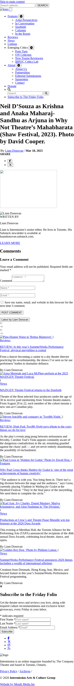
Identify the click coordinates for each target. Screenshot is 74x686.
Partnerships (22, 72)
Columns (20, 30)
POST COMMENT (12, 312)
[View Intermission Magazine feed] (9, 648)
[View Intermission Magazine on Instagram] (9, 645)
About (11, 65)
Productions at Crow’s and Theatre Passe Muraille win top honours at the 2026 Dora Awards (35, 521)
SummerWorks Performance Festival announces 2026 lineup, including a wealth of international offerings (36, 561)
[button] (9, 89)
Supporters (21, 79)
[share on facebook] (10, 161)
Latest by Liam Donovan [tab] (15, 319)
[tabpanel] (37, 460)
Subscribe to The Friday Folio (25, 97)
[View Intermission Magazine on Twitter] (9, 641)
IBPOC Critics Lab (26, 61)
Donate (12, 86)
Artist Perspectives (26, 20)
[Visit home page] (4, 9)
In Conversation (24, 23)
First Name (8, 619)
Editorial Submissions (28, 75)
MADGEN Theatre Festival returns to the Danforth (30, 390)
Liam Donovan (14, 150)
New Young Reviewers (29, 58)
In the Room (22, 33)
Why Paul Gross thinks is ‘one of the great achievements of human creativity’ (36, 471)
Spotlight (20, 26)
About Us (21, 69)
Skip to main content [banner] (12, 1)
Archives (25, 671)
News (11, 40)
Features (13, 16)
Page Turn (21, 51)
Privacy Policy (8, 671)
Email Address (10, 627)
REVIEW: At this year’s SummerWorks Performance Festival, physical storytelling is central (32, 348)
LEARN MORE (10, 243)
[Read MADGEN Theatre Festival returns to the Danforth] (37, 376)
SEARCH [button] (42, 5)
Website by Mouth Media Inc (17, 684)
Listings (12, 44)
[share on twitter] (10, 165)
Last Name (7, 623)
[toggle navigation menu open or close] (10, 9)
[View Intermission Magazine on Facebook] (8, 638)
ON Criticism (23, 54)
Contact (19, 82)
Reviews (13, 37)
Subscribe (7, 631)
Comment (6, 280)
